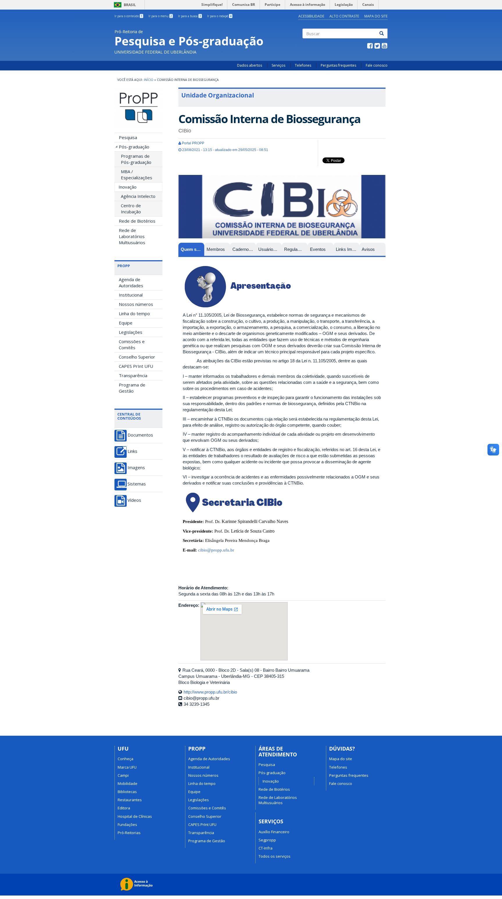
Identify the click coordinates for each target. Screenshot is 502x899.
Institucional (131, 295)
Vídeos (134, 500)
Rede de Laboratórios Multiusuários (132, 236)
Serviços (278, 65)
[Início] (138, 108)
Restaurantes (130, 799)
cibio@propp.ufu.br (216, 550)
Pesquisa (128, 137)
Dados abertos (249, 65)
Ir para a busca (189, 16)
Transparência (133, 375)
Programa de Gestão (132, 388)
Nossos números (136, 304)
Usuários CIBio (270, 249)
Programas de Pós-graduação (136, 159)
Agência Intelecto (138, 196)
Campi (123, 775)
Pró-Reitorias (129, 832)
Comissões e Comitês (132, 344)
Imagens (136, 467)
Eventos (318, 249)
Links (132, 451)
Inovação (128, 187)
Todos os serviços (275, 856)
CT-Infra (265, 848)
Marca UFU (127, 767)
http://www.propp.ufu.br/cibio (210, 691)
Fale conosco (377, 65)
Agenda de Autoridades (131, 282)
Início (148, 80)
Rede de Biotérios (137, 221)
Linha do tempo (134, 313)
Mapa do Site (376, 16)
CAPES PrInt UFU (136, 366)
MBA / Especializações (136, 174)
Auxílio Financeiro (274, 831)
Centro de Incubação (131, 208)
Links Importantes (347, 249)
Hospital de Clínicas (135, 816)
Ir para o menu (160, 16)
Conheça (125, 758)
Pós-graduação (134, 147)
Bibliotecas (127, 791)
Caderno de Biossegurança (244, 249)
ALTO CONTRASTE (344, 16)
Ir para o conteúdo (128, 16)
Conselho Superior (137, 357)
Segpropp (267, 840)
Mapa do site (340, 758)
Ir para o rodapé (219, 16)
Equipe (125, 323)
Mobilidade (127, 783)
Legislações (130, 332)
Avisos (368, 249)
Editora (124, 808)
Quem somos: (192, 249)
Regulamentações (296, 249)
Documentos (140, 435)
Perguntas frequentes (338, 65)
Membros (216, 249)
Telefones (303, 65)
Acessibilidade (311, 16)
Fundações (127, 824)
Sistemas (137, 484)
